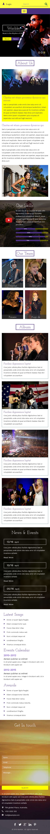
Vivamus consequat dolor (16, 715)
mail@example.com (12, 815)
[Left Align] (46, 4)
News (15, 39)
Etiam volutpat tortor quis (16, 624)
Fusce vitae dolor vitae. (15, 628)
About (6, 39)
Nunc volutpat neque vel (16, 636)
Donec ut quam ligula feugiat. (18, 620)
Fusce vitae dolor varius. (16, 699)
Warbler (14, 28)
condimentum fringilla (15, 640)
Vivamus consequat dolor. (16, 645)
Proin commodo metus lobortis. (19, 703)
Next (45, 38)
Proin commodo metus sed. (17, 632)
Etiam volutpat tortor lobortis (18, 695)
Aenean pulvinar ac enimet (15, 659)
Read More (8, 557)
